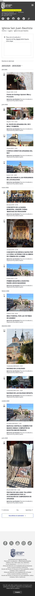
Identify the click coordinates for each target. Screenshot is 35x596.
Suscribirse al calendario (16, 515)
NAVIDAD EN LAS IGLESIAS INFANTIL (20, 393)
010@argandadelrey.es (9, 14)
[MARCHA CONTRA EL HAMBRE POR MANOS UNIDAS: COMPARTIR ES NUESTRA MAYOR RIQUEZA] (20, 412)
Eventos (4, 31)
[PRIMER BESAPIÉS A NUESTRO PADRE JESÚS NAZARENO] (20, 270)
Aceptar (17, 592)
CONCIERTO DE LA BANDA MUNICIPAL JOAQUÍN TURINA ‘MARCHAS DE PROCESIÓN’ (17, 209)
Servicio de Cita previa (8, 12)
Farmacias (21, 12)
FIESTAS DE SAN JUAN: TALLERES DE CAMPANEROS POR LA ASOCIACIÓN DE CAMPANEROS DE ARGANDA (19, 495)
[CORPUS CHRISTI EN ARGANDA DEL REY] (20, 140)
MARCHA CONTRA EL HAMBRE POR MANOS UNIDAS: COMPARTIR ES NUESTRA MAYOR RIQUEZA (19, 428)
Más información (24, 588)
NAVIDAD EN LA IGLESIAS (16, 368)
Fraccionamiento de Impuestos (12, 10)
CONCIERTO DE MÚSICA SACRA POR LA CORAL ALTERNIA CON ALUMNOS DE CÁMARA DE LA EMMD (20, 254)
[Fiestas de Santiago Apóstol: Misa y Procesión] (20, 81)
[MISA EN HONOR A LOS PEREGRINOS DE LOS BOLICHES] (20, 167)
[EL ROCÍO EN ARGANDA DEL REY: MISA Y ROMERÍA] (20, 113)
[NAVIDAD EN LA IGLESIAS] (20, 346)
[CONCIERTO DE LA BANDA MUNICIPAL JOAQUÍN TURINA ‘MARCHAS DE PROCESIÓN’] (20, 196)
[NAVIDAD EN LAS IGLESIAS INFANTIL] (20, 382)
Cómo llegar (9, 41)
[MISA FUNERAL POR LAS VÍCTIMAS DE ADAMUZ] (20, 302)
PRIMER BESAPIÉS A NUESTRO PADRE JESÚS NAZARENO (18, 282)
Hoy (17, 510)
